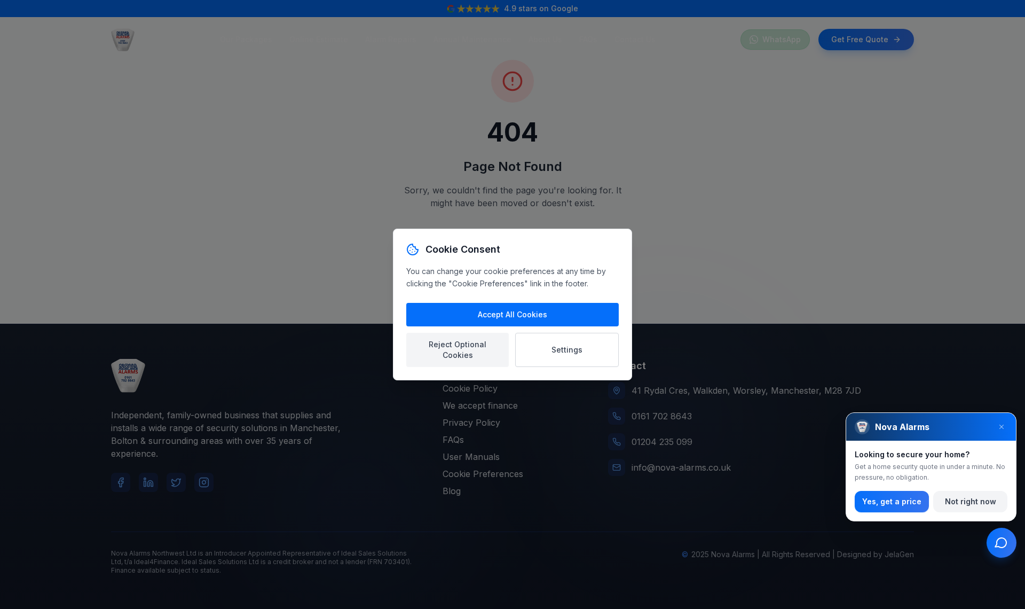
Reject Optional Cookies (457, 350)
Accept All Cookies (512, 314)
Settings (566, 349)
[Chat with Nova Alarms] (1001, 542)
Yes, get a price (891, 501)
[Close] (1001, 427)
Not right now (970, 501)
